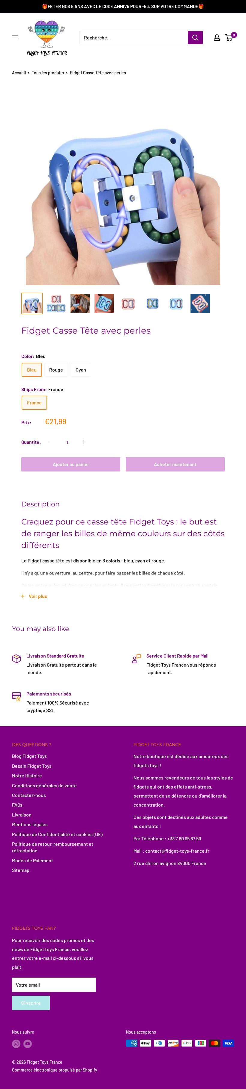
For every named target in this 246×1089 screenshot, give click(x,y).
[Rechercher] (195, 37)
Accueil (19, 72)
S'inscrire (31, 1003)
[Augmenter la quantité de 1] (83, 442)
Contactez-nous (29, 795)
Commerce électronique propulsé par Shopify (54, 1069)
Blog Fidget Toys (29, 756)
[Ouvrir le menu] (15, 38)
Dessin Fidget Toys (32, 766)
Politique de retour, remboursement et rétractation (52, 847)
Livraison (22, 814)
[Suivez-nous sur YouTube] (27, 1044)
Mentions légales (30, 824)
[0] (229, 37)
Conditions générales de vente (44, 785)
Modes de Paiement (32, 860)
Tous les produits (48, 72)
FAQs (17, 804)
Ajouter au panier (71, 464)
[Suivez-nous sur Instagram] (16, 1044)
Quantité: (31, 442)
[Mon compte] (217, 37)
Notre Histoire (27, 775)
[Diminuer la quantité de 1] (51, 442)
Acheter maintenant (175, 464)
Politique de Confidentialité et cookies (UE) (57, 834)
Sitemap (20, 870)
